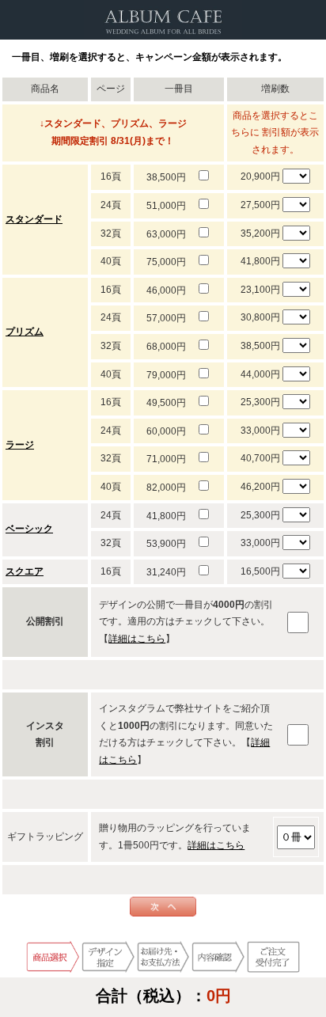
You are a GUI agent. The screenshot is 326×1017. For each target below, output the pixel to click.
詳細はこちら (136, 638)
